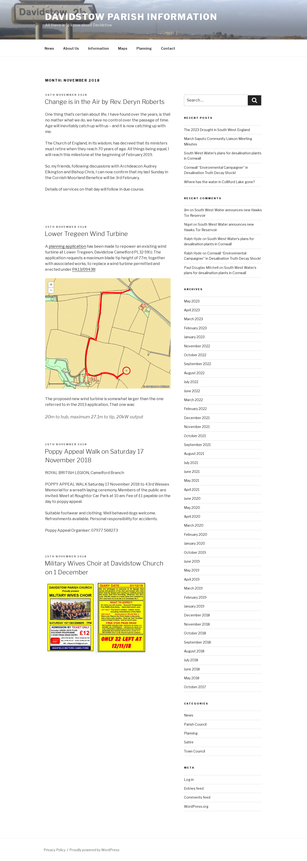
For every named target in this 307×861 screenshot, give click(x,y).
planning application (67, 246)
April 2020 (192, 516)
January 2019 (194, 606)
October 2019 (195, 552)
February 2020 (195, 534)
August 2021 (194, 454)
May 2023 (192, 301)
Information (98, 48)
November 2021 (197, 427)
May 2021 (191, 480)
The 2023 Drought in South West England (217, 130)
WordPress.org (196, 806)
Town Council (194, 751)
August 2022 (194, 373)
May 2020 (192, 508)
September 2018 (197, 642)
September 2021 (197, 445)
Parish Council (195, 724)
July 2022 (191, 382)
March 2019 (193, 588)
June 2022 (192, 391)
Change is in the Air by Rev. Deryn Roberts (105, 101)
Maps (122, 48)
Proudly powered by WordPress (94, 850)
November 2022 (197, 346)
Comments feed (197, 797)
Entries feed (194, 788)
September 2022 (197, 364)
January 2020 (194, 543)
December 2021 (197, 418)
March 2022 (193, 400)
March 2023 (193, 319)
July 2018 (191, 660)
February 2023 (195, 328)
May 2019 (191, 570)
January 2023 (194, 337)
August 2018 (194, 651)
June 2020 (192, 498)
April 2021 (191, 490)
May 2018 (191, 678)
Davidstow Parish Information (131, 17)
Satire (189, 742)
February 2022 (195, 409)
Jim (186, 210)
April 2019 (192, 579)
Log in (189, 779)
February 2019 (195, 597)
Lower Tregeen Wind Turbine (86, 233)
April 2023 (192, 310)
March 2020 (193, 525)
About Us (71, 48)
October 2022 (195, 355)
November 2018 (197, 624)
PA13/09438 (83, 269)
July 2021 (191, 463)
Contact (168, 48)
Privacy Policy (54, 850)
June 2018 (192, 669)
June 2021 (192, 472)
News (49, 48)
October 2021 (195, 436)
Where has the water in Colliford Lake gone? (219, 182)
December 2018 (197, 615)
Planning (144, 48)
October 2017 (195, 687)
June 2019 (192, 561)
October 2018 (195, 633)
